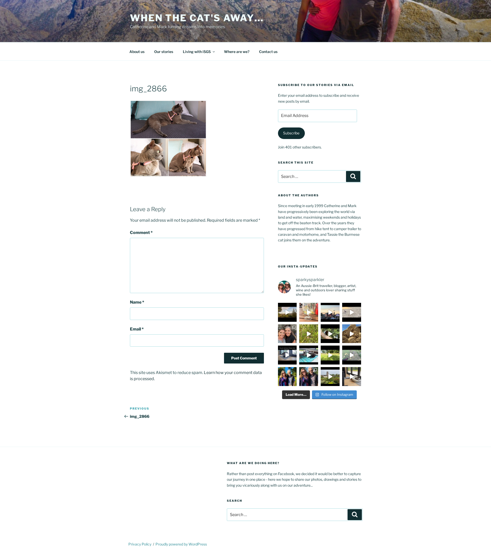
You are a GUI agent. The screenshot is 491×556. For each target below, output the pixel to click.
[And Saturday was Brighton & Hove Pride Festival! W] (308, 312)
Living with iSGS (197, 51)
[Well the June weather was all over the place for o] (330, 376)
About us (136, 51)
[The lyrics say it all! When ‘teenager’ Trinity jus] (351, 376)
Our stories (163, 51)
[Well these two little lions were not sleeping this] (351, 312)
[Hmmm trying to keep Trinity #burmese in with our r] (287, 355)
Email (137, 329)
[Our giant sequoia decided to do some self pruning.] (330, 333)
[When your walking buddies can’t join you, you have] (351, 333)
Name (137, 302)
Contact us (268, 51)
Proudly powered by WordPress (181, 544)
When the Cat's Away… (197, 18)
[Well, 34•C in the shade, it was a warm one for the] (351, 355)
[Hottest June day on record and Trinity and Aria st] (330, 355)
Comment (141, 232)
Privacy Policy (139, 544)
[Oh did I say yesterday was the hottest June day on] (308, 355)
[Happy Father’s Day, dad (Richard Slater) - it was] (287, 376)
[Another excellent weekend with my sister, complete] (287, 333)
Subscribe (291, 133)
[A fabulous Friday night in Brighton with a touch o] (330, 312)
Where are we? (236, 51)
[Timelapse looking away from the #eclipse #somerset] (287, 312)
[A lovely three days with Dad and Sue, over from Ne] (308, 376)
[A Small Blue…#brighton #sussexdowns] (308, 333)
